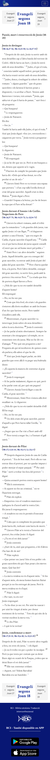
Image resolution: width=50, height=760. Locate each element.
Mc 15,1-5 (21, 449)
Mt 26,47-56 (8, 48)
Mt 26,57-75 (8, 217)
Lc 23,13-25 (29, 636)
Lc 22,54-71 (31, 217)
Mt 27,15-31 (8, 636)
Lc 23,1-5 (30, 449)
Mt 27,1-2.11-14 (9, 449)
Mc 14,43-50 (20, 48)
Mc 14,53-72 (20, 217)
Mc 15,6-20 (19, 636)
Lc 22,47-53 (31, 48)
